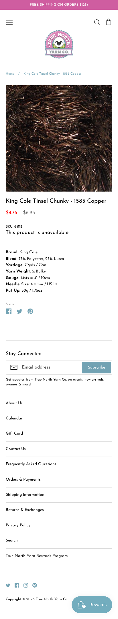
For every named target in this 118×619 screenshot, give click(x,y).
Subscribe (96, 367)
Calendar (14, 418)
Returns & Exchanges (25, 510)
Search (12, 540)
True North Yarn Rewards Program (37, 556)
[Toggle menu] (9, 22)
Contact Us (16, 449)
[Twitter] (5, 585)
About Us (14, 403)
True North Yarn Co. (52, 599)
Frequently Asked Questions (31, 464)
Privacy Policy (18, 525)
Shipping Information (25, 495)
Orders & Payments (23, 479)
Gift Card (14, 433)
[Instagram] (23, 585)
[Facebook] (14, 585)
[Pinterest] (32, 585)
